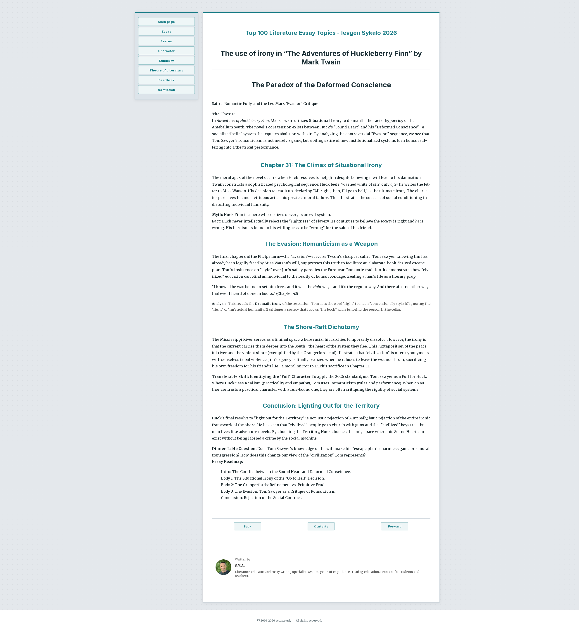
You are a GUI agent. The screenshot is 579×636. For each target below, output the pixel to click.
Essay (166, 31)
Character (166, 51)
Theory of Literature (166, 70)
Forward (395, 526)
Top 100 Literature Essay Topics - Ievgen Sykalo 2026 (321, 32)
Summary (166, 60)
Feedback (167, 80)
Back (247, 526)
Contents (321, 526)
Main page (166, 22)
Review (167, 41)
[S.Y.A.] (223, 568)
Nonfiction (166, 90)
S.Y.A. (240, 565)
